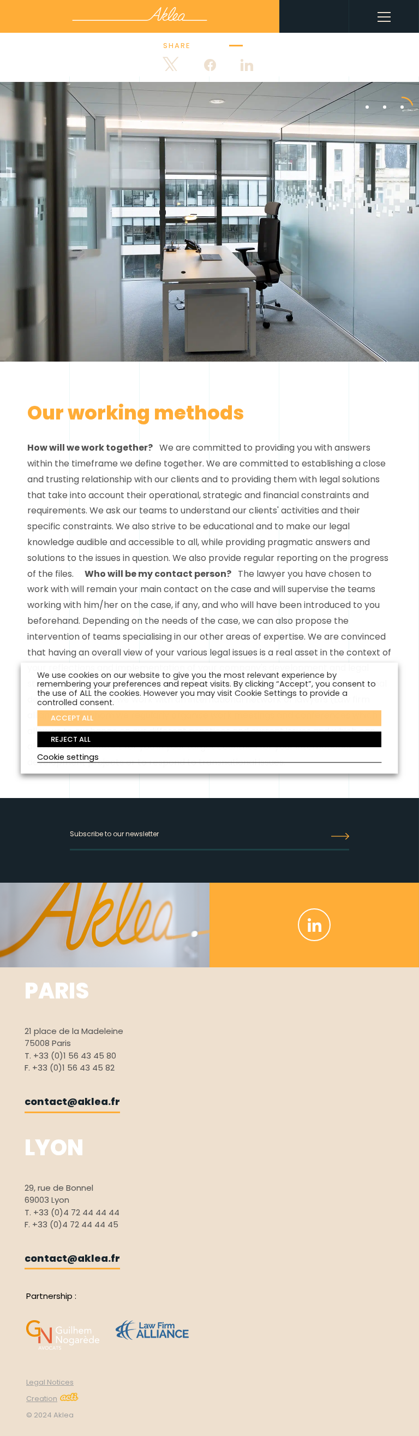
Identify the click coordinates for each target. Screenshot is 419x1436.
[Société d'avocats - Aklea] (139, 14)
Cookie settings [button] (68, 758)
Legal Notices (50, 1382)
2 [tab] (376, 96)
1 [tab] (359, 96)
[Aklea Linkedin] (314, 924)
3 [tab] (394, 96)
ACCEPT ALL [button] (72, 718)
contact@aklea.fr (72, 1101)
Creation (41, 1398)
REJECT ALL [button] (71, 739)
